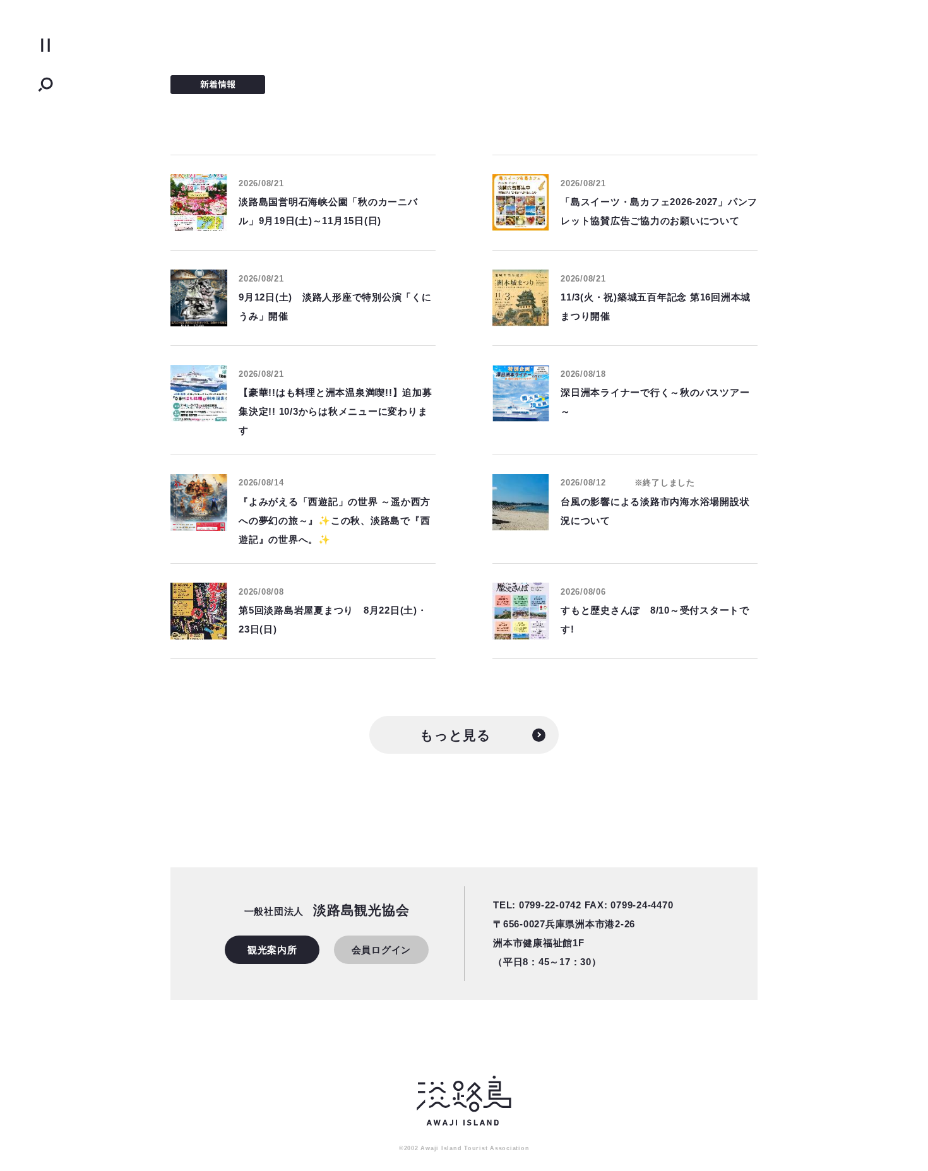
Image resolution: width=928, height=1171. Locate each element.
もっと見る (455, 735)
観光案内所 (272, 949)
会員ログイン (382, 949)
